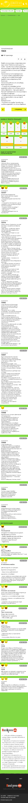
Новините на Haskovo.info (9, 729)
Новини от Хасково (13, 795)
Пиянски (3, 589)
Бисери (18, 11)
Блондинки (4, 562)
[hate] (6, 559)
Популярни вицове (7, 11)
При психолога (6, 612)
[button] (2, 3)
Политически (7, 48)
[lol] (2, 187)
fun (18, 133)
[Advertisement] (14, 31)
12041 (3, 161)
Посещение (5, 531)
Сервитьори (4, 625)
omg (21, 147)
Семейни (3, 549)
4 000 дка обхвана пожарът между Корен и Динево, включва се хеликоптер (13, 737)
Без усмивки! (6, 551)
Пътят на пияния (8, 591)
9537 (20, 778)
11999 (3, 443)
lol (7, 147)
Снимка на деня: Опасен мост (13, 744)
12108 (3, 646)
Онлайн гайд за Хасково (8, 797)
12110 (2, 683)
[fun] (6, 187)
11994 (3, 489)
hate (4, 133)
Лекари (3, 529)
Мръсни (3, 667)
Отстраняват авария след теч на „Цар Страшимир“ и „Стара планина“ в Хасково (13, 762)
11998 (3, 413)
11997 (3, 355)
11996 (3, 507)
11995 (3, 303)
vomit (10, 133)
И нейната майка (7, 564)
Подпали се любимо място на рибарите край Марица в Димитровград (12, 751)
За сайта (3, 795)
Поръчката (5, 627)
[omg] (2, 546)
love (24, 133)
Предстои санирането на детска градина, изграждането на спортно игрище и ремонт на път (13, 756)
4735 (7, 778)
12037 (3, 193)
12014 (3, 222)
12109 (3, 669)
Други (2, 644)
